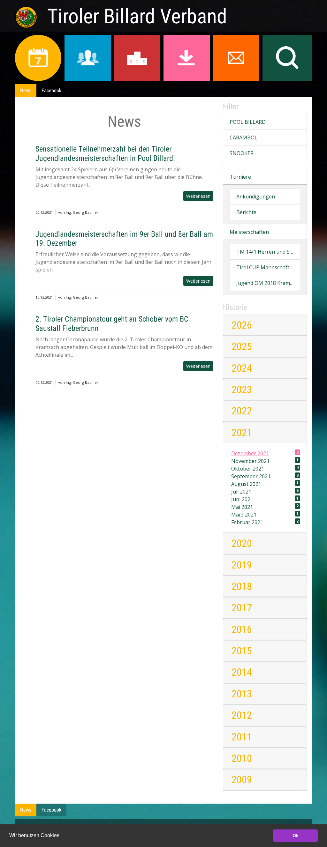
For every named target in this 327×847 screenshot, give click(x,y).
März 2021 (265, 514)
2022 (242, 411)
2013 (242, 694)
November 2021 (265, 460)
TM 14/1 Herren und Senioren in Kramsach (264, 251)
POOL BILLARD (248, 121)
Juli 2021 (265, 491)
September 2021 (265, 476)
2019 (242, 565)
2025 (242, 346)
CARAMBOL (243, 137)
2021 (242, 433)
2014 (242, 672)
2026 (242, 325)
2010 (242, 758)
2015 (242, 651)
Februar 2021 (265, 522)
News (25, 90)
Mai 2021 (265, 506)
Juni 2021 (265, 499)
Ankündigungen (255, 196)
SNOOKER (242, 153)
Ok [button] (296, 835)
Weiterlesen (198, 196)
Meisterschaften (249, 231)
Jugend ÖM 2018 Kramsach (264, 282)
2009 (242, 780)
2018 (242, 586)
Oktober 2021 (265, 468)
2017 (242, 608)
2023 (242, 389)
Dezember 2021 (265, 453)
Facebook (51, 90)
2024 (242, 368)
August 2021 (265, 483)
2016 (242, 629)
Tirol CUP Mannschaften (264, 267)
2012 (242, 715)
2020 (242, 543)
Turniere (240, 176)
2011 (242, 737)
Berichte (246, 212)
